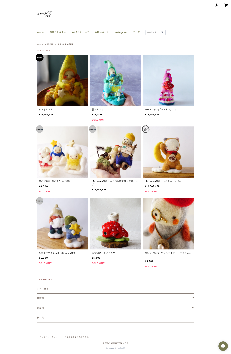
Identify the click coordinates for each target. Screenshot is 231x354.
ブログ (136, 32)
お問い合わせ (102, 32)
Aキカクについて (80, 32)
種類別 (50, 44)
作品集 (40, 317)
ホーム (40, 32)
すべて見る (43, 288)
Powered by (112, 348)
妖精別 (40, 308)
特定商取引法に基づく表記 (77, 337)
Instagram (121, 32)
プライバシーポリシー (49, 337)
